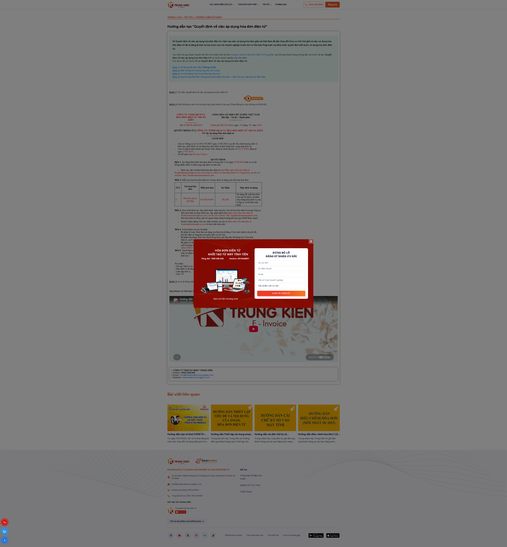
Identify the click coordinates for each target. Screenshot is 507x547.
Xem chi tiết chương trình (225, 299)
